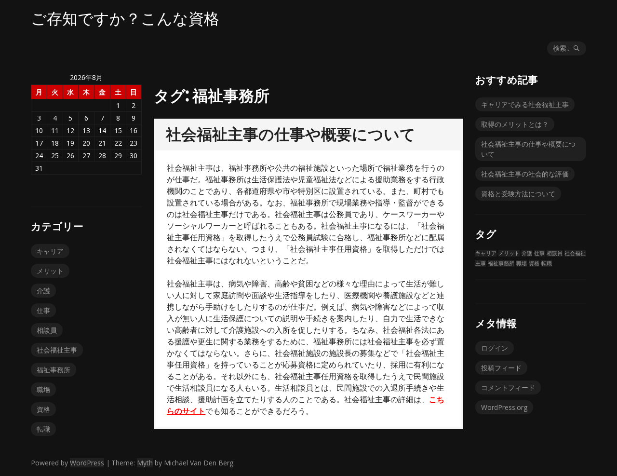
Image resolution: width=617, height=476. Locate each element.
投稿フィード (501, 367)
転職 (43, 429)
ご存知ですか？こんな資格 (125, 18)
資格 (43, 409)
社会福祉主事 (57, 349)
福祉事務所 (53, 369)
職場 (43, 389)
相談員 (47, 330)
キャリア (50, 251)
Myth (145, 462)
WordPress (87, 462)
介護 (43, 290)
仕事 (43, 310)
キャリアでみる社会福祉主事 (525, 104)
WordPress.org (504, 407)
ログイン (494, 348)
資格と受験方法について (518, 193)
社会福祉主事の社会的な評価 (525, 173)
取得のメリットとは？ (515, 124)
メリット (50, 270)
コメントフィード (508, 387)
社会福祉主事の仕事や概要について (291, 134)
